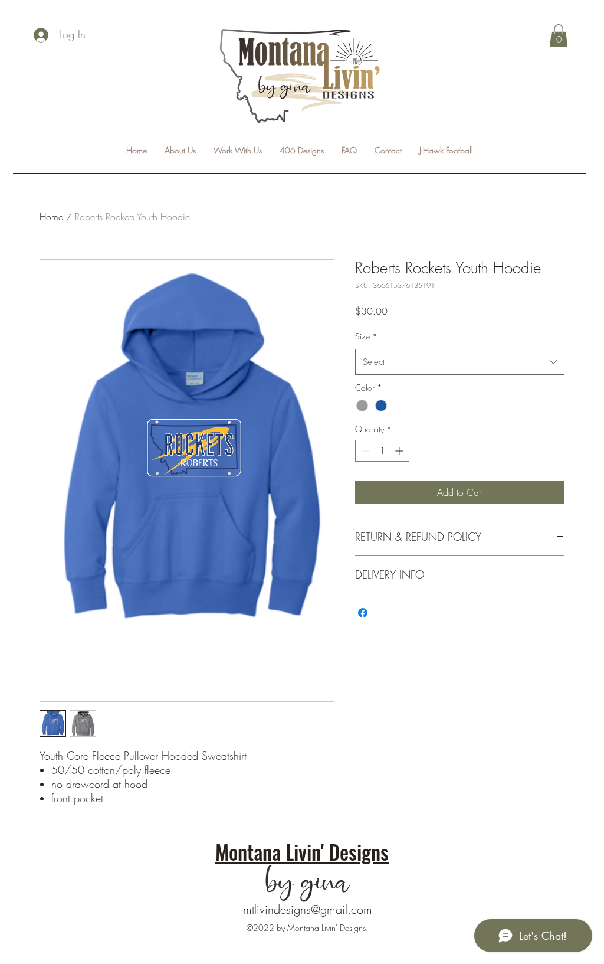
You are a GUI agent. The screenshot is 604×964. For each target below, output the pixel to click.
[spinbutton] (382, 450)
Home (51, 216)
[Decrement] (364, 450)
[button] (558, 35)
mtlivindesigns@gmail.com (307, 909)
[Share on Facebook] (363, 613)
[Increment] (400, 450)
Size (366, 336)
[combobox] (459, 362)
